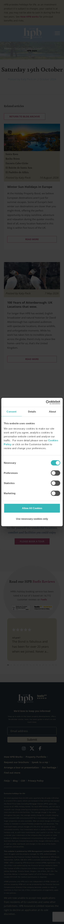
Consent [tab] (11, 411)
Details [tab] (32, 411)
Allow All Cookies (32, 508)
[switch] (55, 473)
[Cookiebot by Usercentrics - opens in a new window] (46, 402)
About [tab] (52, 411)
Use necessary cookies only (32, 518)
